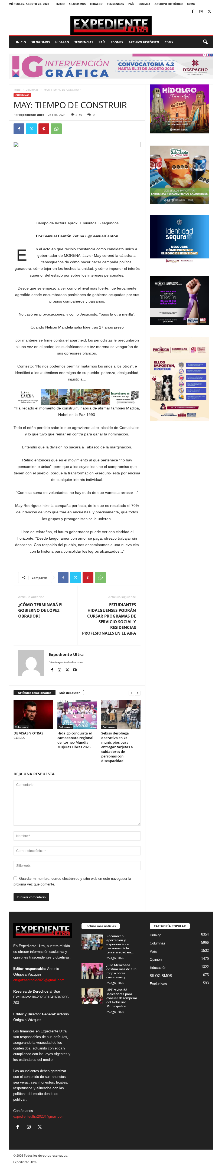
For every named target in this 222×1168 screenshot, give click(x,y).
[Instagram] (201, 12)
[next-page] (138, 693)
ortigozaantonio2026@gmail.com (38, 980)
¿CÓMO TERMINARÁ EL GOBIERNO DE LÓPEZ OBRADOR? (40, 610)
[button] (205, 42)
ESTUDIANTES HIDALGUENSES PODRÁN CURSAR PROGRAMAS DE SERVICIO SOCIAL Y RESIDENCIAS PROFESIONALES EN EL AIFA (109, 619)
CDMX (191, 4)
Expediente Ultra (31, 115)
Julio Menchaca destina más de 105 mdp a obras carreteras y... (121, 971)
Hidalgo (96, 4)
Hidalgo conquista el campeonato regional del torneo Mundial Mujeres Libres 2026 (75, 740)
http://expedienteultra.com (66, 662)
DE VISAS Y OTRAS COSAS (28, 735)
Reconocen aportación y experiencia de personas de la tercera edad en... (119, 944)
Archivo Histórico (169, 4)
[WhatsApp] (56, 128)
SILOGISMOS (77, 4)
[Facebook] (192, 12)
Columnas (32, 89)
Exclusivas (158, 984)
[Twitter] (209, 12)
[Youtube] (74, 670)
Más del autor (69, 693)
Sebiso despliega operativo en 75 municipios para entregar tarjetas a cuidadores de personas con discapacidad (117, 747)
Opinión (156, 959)
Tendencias (115, 4)
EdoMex (144, 4)
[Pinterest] (43, 128)
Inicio (60, 4)
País (131, 4)
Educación (158, 968)
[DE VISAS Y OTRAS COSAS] (33, 714)
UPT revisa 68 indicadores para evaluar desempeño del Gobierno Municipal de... (121, 997)
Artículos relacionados (34, 693)
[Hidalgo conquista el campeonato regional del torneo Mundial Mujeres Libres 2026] (77, 714)
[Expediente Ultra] (111, 25)
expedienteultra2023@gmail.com (38, 1116)
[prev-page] (131, 693)
